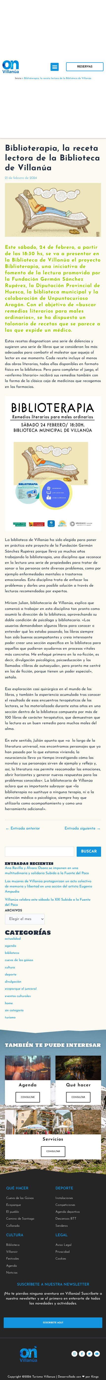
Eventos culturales (18, 996)
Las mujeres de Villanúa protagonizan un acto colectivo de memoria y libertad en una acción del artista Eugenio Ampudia (48, 887)
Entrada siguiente (83, 828)
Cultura (10, 967)
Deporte (11, 974)
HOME (9, 1003)
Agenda (10, 945)
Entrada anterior (22, 828)
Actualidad (13, 938)
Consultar (28, 1097)
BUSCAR (89, 852)
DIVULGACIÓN (13, 981)
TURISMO (10, 1017)
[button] (55, 67)
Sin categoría (14, 1010)
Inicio (18, 78)
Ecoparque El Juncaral (20, 988)
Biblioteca (12, 953)
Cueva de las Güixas (19, 960)
